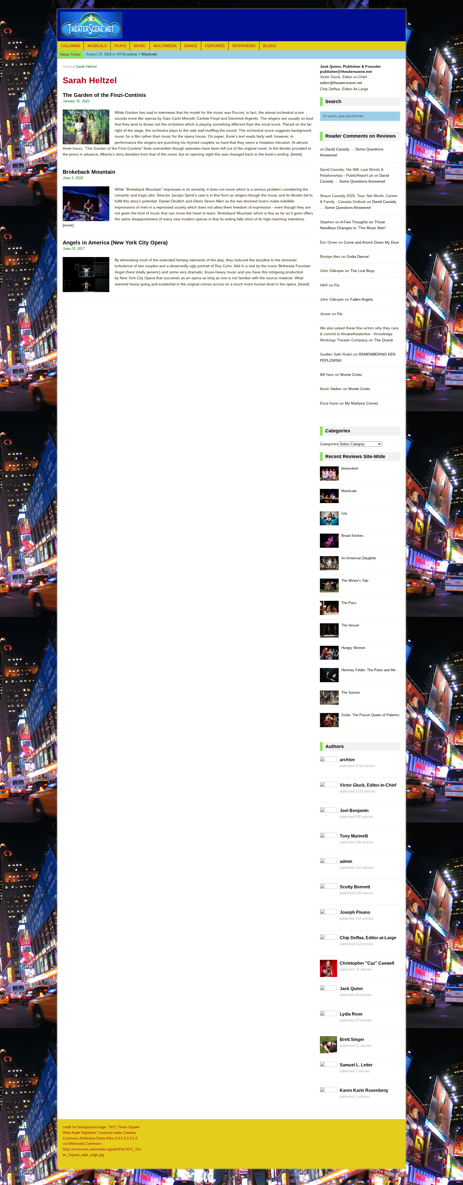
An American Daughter (358, 558)
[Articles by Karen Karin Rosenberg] (328, 1101)
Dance (190, 46)
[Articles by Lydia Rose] (328, 1025)
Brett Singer (352, 1039)
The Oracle (383, 340)
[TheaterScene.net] (231, 25)
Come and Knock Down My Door (371, 242)
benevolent (349, 468)
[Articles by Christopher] (328, 974)
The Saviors (350, 692)
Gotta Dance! (358, 256)
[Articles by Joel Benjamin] (328, 821)
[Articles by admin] (328, 872)
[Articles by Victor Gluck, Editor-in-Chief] (328, 796)
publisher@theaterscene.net (346, 71)
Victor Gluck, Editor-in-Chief (368, 785)
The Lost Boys (362, 271)
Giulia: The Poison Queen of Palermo (370, 715)
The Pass (348, 603)
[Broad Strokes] (329, 545)
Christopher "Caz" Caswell (367, 963)
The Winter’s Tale (354, 581)
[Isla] (329, 522)
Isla (114, 54)
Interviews (243, 46)
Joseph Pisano (355, 912)
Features (215, 46)
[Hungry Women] (329, 657)
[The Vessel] (329, 634)
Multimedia (165, 46)
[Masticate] (329, 500)
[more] (296, 154)
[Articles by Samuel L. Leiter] (328, 1076)
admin (346, 861)
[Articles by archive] (328, 770)
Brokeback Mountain (89, 172)
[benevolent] (329, 477)
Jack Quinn (351, 988)
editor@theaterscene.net (341, 83)
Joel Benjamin (354, 810)
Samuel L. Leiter (356, 1065)
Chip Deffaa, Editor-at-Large (368, 937)
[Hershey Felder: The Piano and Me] (329, 679)
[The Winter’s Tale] (329, 590)
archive (347, 759)
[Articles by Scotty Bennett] (328, 898)
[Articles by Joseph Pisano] (328, 923)
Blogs (269, 46)
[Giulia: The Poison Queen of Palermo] (329, 724)
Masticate (349, 491)
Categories (329, 444)
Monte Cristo (351, 374)
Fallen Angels (361, 299)
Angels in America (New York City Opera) (115, 243)
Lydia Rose (351, 1014)
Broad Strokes (352, 536)
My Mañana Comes (361, 403)
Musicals (97, 46)
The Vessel (350, 625)
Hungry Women (353, 648)
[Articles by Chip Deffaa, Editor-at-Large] (328, 948)
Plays (120, 46)
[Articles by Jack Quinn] (328, 999)
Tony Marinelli (354, 836)
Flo (336, 285)
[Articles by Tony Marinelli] (328, 847)
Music (140, 46)
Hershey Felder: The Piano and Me (368, 670)
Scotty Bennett (355, 887)
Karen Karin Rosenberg (364, 1090)
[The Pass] (329, 612)
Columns (70, 46)
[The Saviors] (329, 702)
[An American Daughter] (329, 567)
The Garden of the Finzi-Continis (104, 95)
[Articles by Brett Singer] (328, 1050)
